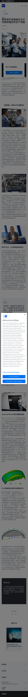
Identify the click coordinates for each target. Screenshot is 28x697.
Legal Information (14, 372)
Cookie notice (6, 372)
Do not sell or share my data (14, 381)
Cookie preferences (14, 376)
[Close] (25, 314)
